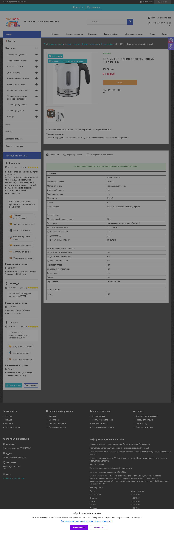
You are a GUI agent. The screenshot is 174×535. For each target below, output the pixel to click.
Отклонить (98, 527)
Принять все (79, 527)
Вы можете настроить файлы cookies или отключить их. (86, 521)
